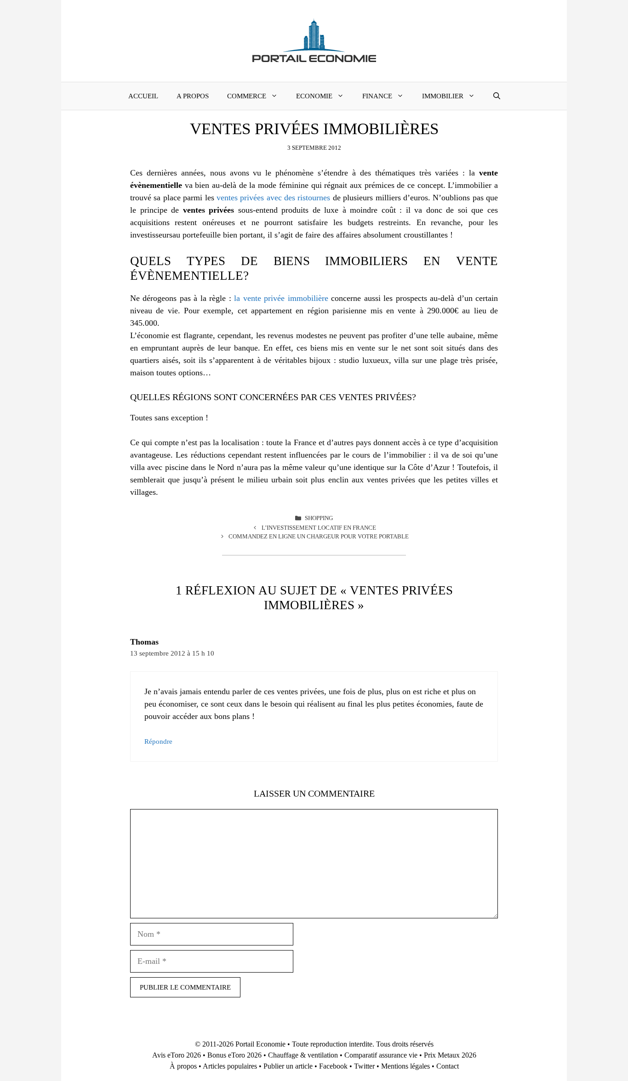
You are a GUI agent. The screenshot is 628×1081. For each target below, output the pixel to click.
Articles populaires (230, 1066)
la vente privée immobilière (281, 298)
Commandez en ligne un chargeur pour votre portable (318, 536)
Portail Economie (260, 1044)
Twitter (364, 1066)
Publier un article (288, 1066)
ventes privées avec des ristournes (274, 197)
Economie (314, 96)
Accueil (143, 96)
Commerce (246, 96)
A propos (193, 96)
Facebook (333, 1066)
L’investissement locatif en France (319, 527)
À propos (183, 1066)
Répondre (158, 741)
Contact (447, 1066)
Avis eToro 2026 (176, 1055)
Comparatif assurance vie (380, 1055)
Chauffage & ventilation (303, 1055)
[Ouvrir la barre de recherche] (496, 96)
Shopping (319, 518)
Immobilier (442, 96)
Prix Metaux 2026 (450, 1055)
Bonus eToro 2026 (234, 1055)
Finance (377, 96)
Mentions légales (405, 1066)
